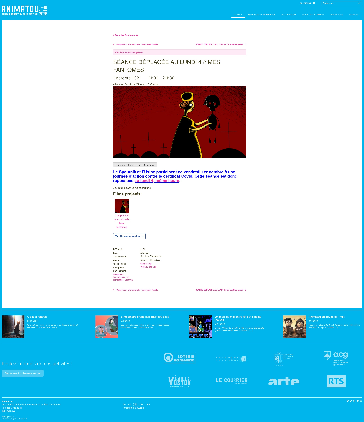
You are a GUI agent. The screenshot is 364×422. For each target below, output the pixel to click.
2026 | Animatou (8, 417)
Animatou (24, 10)
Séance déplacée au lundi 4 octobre (135, 165)
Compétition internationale (119, 275)
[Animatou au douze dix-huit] (294, 326)
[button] (288, 15)
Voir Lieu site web (148, 266)
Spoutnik (129, 279)
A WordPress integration (10, 419)
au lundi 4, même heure (157, 180)
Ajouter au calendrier (130, 236)
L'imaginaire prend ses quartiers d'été (145, 316)
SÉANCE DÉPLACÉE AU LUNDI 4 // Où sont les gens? (220, 44)
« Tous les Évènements (125, 35)
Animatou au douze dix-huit (327, 316)
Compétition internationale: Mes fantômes (122, 221)
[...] (57, 327)
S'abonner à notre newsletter (22, 373)
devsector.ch (23, 419)
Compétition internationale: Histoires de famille (137, 44)
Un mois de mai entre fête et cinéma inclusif (238, 318)
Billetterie (305, 3)
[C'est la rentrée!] (13, 326)
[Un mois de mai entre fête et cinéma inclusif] (200, 326)
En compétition (121, 278)
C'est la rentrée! (37, 316)
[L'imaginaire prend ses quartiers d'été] (106, 326)
